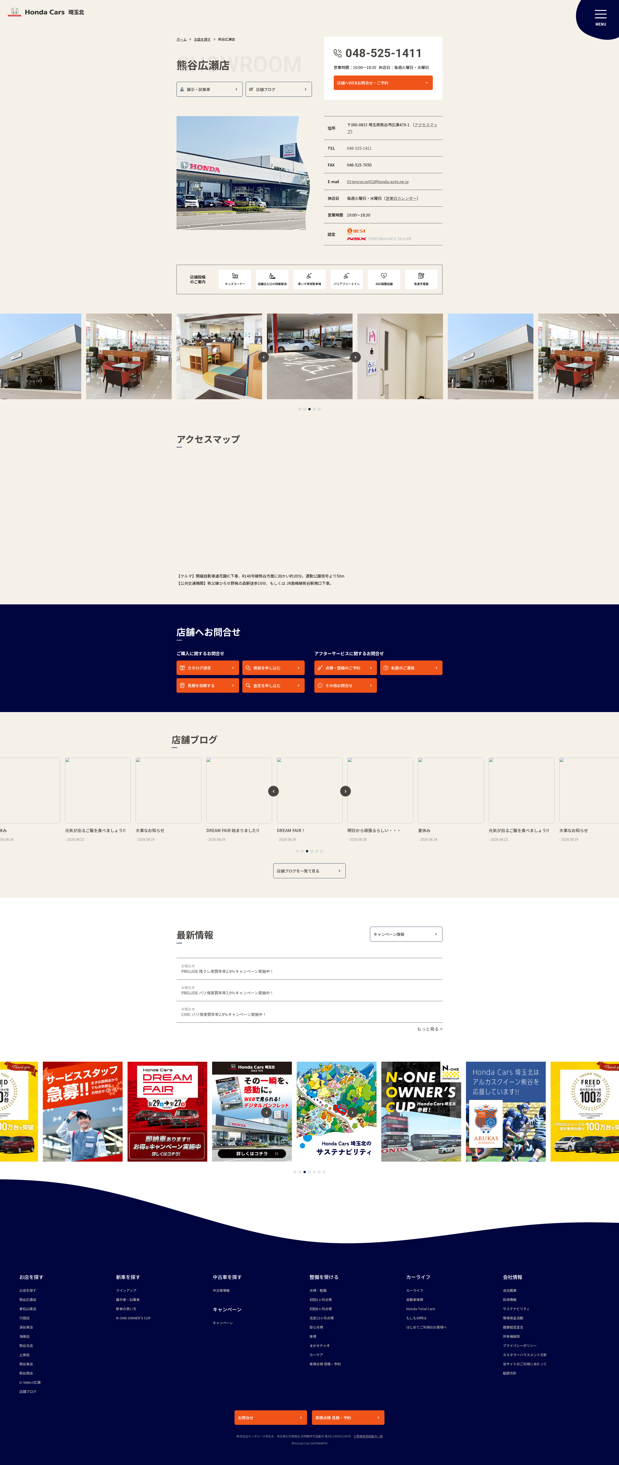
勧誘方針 (509, 1373)
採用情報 (509, 1299)
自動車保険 (414, 1299)
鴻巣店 (24, 1336)
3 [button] (309, 409)
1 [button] (299, 409)
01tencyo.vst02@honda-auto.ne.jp (378, 181)
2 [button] (304, 409)
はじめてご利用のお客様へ (426, 1327)
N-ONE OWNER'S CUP (133, 1317)
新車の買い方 (126, 1308)
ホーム (182, 39)
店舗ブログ (27, 1391)
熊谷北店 (26, 1345)
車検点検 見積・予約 (325, 1363)
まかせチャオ (320, 1345)
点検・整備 (318, 1290)
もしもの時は (416, 1317)
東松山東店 (27, 1308)
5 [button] (319, 409)
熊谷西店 (26, 1373)
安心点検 (316, 1327)
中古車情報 (221, 1290)
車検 (313, 1336)
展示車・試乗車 (128, 1299)
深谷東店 (26, 1327)
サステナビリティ (516, 1308)
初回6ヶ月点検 (321, 1308)
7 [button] (324, 1172)
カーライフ (414, 1290)
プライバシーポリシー (520, 1345)
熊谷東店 (26, 1363)
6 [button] (321, 851)
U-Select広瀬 (30, 1382)
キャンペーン (223, 1322)
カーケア (316, 1354)
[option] (129, 356)
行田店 (24, 1317)
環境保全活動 (513, 1317)
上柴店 (24, 1354)
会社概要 (509, 1290)
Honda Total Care (420, 1308)
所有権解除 (511, 1336)
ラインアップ (126, 1290)
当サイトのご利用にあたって (525, 1363)
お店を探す (202, 39)
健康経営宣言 (513, 1327)
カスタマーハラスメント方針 (525, 1354)
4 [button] (314, 409)
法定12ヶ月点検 (322, 1317)
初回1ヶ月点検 (321, 1299)
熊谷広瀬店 (27, 1299)
